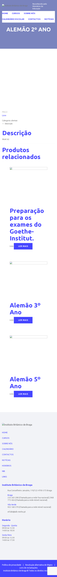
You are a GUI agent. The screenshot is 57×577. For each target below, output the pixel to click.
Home (5, 13)
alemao (14, 120)
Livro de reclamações (29, 568)
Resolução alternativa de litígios (39, 565)
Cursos (16, 13)
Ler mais (23, 246)
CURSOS (5, 438)
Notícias (49, 19)
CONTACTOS (8, 454)
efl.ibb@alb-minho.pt (17, 512)
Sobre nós (29, 13)
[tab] (30, 123)
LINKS (4, 477)
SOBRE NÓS (7, 443)
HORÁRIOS (6, 466)
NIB (3, 471)
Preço (4, 112)
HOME (5, 432)
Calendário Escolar (13, 19)
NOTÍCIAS (6, 460)
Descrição (9, 124)
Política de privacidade (11, 565)
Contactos (34, 19)
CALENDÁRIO (8, 449)
